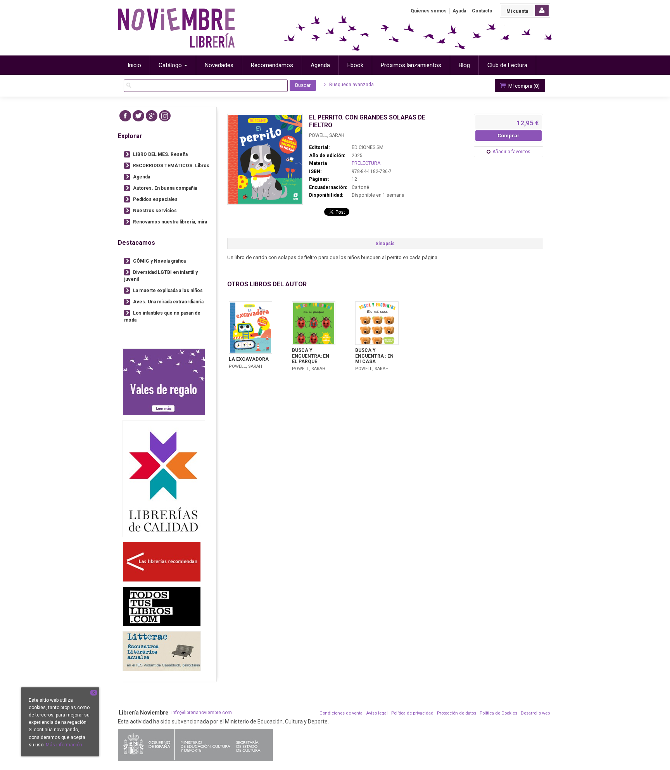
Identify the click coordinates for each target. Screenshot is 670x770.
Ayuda (459, 11)
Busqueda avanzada (351, 84)
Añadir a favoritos (511, 151)
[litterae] (162, 651)
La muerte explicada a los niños (168, 290)
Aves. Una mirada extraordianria (168, 302)
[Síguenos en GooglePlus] (151, 115)
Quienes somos (429, 11)
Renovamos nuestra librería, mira (170, 222)
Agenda (141, 177)
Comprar (508, 135)
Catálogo (171, 65)
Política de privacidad (412, 713)
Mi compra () (523, 86)
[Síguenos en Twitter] (138, 115)
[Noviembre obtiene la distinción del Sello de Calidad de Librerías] (164, 478)
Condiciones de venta (341, 713)
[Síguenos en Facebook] (125, 115)
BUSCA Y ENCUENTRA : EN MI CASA (374, 356)
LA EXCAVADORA (249, 359)
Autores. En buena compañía (165, 188)
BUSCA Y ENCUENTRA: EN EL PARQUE (310, 356)
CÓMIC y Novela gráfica (159, 261)
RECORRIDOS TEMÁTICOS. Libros (171, 165)
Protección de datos (456, 713)
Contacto (482, 11)
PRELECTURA (366, 163)
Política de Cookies (498, 713)
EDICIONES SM (367, 147)
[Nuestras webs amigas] (162, 561)
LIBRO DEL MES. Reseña (160, 154)
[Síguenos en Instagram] (165, 115)
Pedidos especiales (155, 199)
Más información (64, 745)
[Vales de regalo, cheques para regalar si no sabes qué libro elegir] (164, 381)
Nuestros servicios (155, 210)
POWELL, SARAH (326, 135)
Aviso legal (377, 713)
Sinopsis (385, 243)
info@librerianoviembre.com (201, 712)
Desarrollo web (535, 713)
